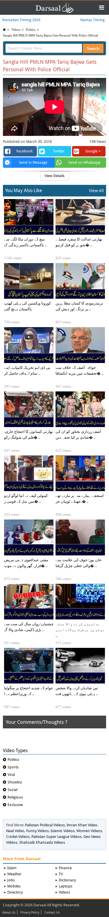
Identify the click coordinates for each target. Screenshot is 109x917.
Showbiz (15, 782)
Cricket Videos (18, 836)
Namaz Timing (92, 20)
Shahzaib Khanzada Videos (42, 842)
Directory (15, 892)
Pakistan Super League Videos (56, 836)
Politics (30, 29)
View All (96, 190)
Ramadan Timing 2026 (21, 20)
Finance (65, 868)
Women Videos (89, 831)
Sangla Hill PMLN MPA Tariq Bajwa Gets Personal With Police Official (50, 35)
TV (61, 874)
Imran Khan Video (82, 825)
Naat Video (15, 831)
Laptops (65, 886)
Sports (13, 767)
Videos (64, 892)
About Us (8, 912)
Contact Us (52, 912)
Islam (12, 868)
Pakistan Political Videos (45, 825)
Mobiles (14, 886)
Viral (11, 774)
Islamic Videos (63, 831)
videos (15, 29)
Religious (15, 797)
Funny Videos (37, 831)
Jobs (11, 880)
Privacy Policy (29, 912)
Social (12, 789)
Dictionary (67, 880)
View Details (54, 176)
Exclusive (15, 805)
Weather (14, 874)
